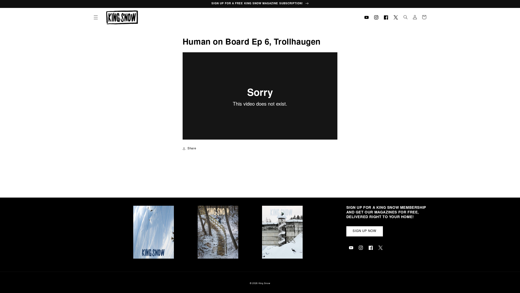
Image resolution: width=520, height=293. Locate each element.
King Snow (264, 283)
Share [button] (191, 148)
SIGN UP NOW (365, 231)
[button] (95, 17)
